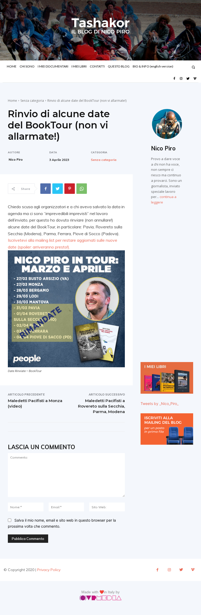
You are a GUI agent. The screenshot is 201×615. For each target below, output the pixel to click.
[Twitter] (188, 78)
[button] (193, 67)
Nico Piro (16, 159)
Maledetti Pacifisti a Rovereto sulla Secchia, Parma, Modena (101, 406)
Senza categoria (32, 100)
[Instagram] (181, 78)
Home (12, 100)
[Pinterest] (69, 188)
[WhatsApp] (81, 188)
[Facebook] (174, 78)
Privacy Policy (48, 569)
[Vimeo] (195, 78)
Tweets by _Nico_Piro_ (159, 403)
